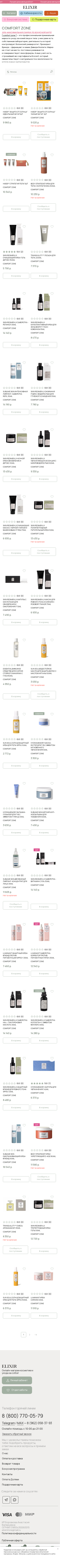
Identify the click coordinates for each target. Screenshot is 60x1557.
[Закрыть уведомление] (57, 1548)
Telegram (8, 1423)
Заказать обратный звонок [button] (16, 1434)
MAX (20, 1423)
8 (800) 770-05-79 (22, 1415)
